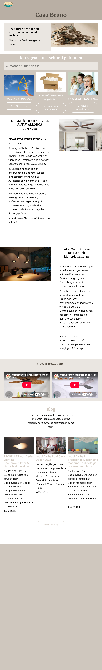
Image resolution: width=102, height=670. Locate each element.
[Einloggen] (95, 657)
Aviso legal (84, 657)
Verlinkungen (9, 615)
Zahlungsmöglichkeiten (13, 579)
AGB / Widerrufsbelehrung (14, 599)
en (16, 561)
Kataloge (92, 548)
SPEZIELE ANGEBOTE (39, 610)
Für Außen (34, 566)
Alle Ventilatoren (77, 548)
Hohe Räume (35, 591)
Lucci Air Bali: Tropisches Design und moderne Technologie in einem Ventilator (83, 461)
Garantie (7, 594)
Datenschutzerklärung (12, 604)
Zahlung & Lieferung (12, 589)
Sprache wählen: (68, 648)
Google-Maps (75, 640)
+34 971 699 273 (79, 626)
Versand (7, 584)
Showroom (8, 633)
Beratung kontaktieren (83, 107)
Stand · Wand (35, 597)
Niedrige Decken (37, 585)
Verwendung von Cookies (14, 609)
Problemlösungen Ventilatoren (11, 626)
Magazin (75, 555)
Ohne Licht (34, 579)
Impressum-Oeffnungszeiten (10, 572)
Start (63, 548)
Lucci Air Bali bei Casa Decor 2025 (50, 458)
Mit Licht (33, 573)
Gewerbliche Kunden (12, 620)
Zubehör (33, 616)
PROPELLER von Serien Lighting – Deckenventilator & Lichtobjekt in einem (19, 461)
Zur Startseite (19, 106)
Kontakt (86, 555)
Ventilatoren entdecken (51, 108)
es (24, 561)
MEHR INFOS (51, 524)
